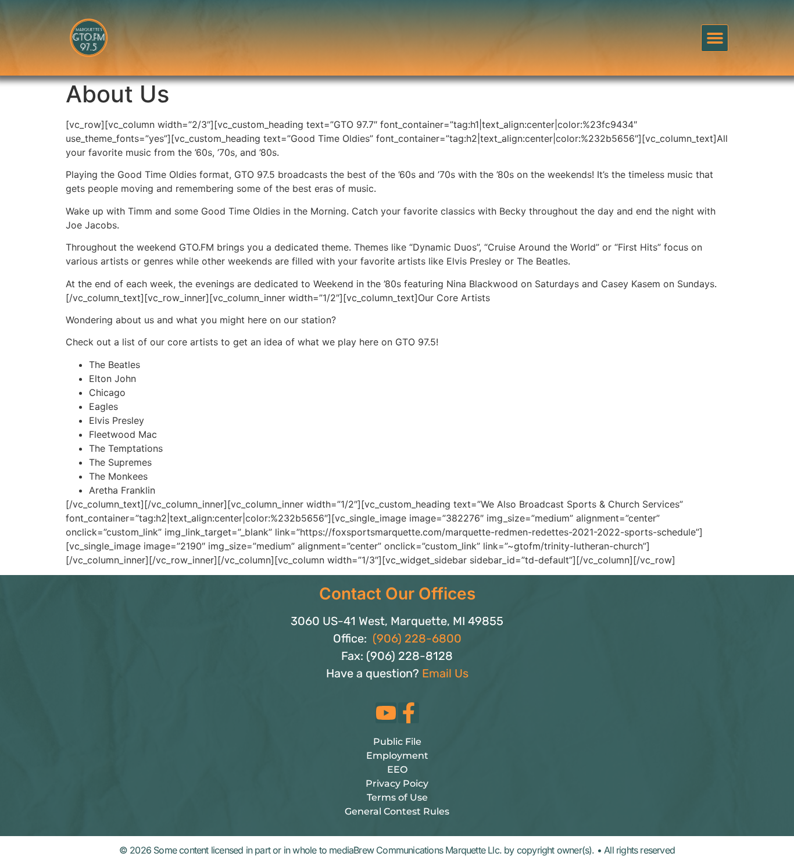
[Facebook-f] (408, 712)
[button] (714, 38)
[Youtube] (385, 712)
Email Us (445, 673)
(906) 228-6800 (417, 638)
